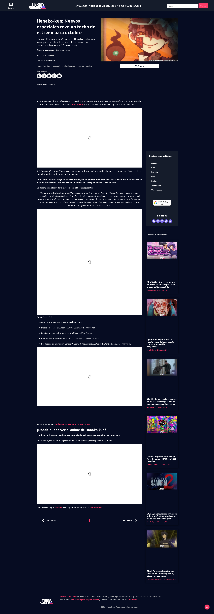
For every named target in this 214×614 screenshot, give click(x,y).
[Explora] (11, 4)
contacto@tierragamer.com (85, 599)
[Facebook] (154, 221)
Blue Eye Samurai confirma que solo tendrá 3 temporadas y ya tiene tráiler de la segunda (162, 516)
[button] (39, 75)
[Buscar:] (182, 6)
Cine (153, 167)
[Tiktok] (166, 221)
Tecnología (156, 185)
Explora (11, 8)
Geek (153, 176)
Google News (95, 507)
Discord (58, 507)
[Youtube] (170, 221)
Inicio (42, 60)
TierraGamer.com (68, 596)
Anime (141, 65)
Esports (154, 172)
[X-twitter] (158, 221)
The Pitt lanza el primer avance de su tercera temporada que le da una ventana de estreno (162, 401)
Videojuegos (156, 190)
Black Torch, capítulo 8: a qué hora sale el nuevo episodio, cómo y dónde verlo (161, 573)
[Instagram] (162, 221)
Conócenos (133, 599)
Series (154, 181)
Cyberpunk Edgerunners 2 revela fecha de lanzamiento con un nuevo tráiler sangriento (160, 343)
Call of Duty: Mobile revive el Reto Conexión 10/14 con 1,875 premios (161, 458)
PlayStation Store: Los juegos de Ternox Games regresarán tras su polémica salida (161, 284)
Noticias (51, 60)
